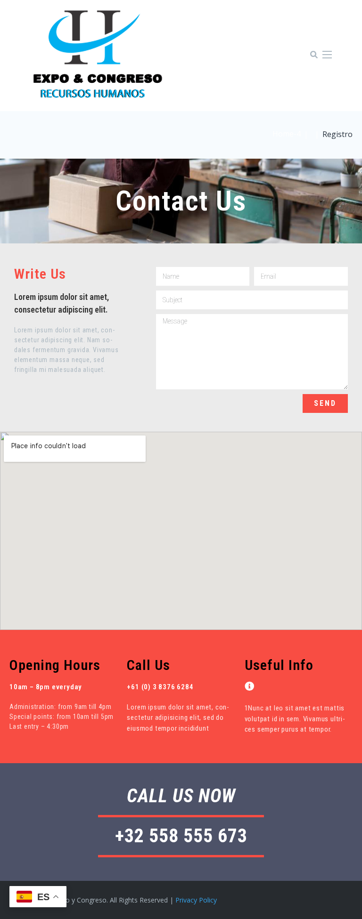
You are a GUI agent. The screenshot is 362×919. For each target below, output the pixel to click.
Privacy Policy (196, 899)
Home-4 (286, 134)
